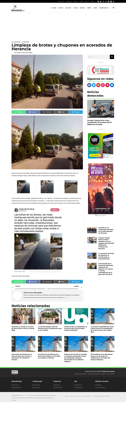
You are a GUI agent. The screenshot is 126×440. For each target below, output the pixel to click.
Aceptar (77, 437)
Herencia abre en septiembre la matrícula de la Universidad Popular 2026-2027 (75, 328)
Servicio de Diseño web (93, 374)
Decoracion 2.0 (15, 385)
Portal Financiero (78, 387)
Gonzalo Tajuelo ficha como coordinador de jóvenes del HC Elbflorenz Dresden (99, 122)
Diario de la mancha (108, 371)
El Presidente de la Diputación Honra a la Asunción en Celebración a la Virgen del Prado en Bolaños (102, 357)
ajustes (66, 438)
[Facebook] (98, 1)
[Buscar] (112, 57)
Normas (81, 1)
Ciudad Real (98, 385)
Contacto (103, 374)
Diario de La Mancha (100, 387)
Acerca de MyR (110, 374)
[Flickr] (111, 1)
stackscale (66, 297)
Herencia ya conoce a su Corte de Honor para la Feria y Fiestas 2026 (23, 328)
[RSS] (113, 1)
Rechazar (87, 437)
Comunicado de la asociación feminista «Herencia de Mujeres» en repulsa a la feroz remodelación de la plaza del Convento (105, 269)
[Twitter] (101, 1)
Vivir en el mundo (57, 387)
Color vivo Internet (25, 395)
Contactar (87, 1)
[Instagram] (106, 1)
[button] (109, 8)
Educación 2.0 (77, 385)
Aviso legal (66, 396)
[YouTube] (108, 1)
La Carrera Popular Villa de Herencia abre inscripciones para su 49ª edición (50, 328)
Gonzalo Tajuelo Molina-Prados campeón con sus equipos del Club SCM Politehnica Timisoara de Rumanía (106, 243)
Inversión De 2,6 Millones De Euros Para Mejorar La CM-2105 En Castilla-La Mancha (49, 356)
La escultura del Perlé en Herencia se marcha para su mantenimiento (106, 256)
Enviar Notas (69, 1)
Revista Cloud (36, 387)
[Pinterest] (103, 1)
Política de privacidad (74, 396)
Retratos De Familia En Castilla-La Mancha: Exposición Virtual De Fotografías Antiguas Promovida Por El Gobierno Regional (75, 358)
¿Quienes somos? (61, 1)
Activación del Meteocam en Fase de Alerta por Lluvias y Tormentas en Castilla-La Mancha (22, 357)
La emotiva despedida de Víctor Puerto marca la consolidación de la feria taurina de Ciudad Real (102, 329)
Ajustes (98, 437)
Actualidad (16, 42)
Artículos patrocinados (80, 374)
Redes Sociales (36, 385)
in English (93, 1)
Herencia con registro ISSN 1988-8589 (101, 396)
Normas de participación (86, 396)
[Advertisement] (63, 26)
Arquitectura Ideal (16, 387)
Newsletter (75, 1)
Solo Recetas (56, 385)
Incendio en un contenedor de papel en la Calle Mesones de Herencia (105, 230)
